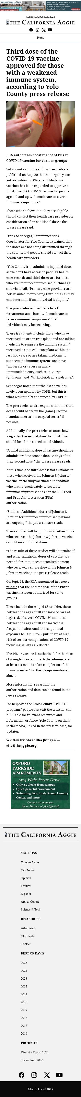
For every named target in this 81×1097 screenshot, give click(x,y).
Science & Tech (30, 909)
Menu (40, 38)
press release (58, 169)
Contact (25, 944)
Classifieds (27, 936)
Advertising (28, 928)
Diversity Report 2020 (34, 1052)
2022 (24, 986)
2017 (24, 1025)
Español (26, 893)
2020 (24, 1002)
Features (26, 886)
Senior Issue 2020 (32, 1060)
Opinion (26, 878)
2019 (24, 1010)
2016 (24, 1033)
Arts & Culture (30, 901)
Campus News (30, 862)
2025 (24, 963)
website (58, 709)
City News (27, 870)
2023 (24, 978)
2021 (24, 994)
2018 (24, 1018)
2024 (24, 970)
